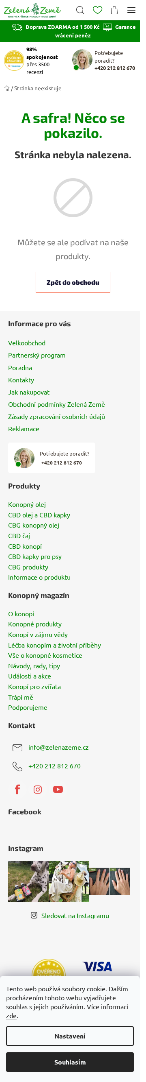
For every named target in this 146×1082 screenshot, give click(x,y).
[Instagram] (37, 789)
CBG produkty (28, 567)
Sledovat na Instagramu (75, 915)
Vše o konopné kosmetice (45, 655)
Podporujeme (27, 707)
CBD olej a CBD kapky (39, 515)
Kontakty (21, 379)
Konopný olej (27, 504)
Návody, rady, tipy (34, 666)
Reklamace (23, 428)
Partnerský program (37, 355)
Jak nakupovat (28, 392)
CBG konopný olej (33, 525)
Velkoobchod (26, 342)
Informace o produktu (39, 577)
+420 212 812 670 (54, 765)
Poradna (20, 367)
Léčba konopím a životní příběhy (54, 645)
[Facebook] (17, 789)
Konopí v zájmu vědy (38, 634)
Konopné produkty (35, 624)
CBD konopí (25, 546)
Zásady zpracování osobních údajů (56, 416)
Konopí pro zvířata (34, 686)
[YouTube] (58, 789)
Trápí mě (20, 697)
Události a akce (29, 676)
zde (11, 1015)
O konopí (21, 613)
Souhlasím (70, 1062)
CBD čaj (19, 535)
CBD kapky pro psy (35, 556)
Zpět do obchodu (73, 282)
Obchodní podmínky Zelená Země (56, 404)
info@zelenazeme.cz (58, 747)
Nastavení (70, 1036)
